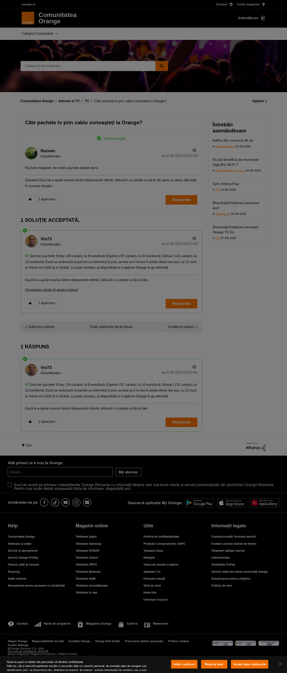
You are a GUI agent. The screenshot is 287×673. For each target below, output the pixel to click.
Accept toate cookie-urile (249, 664)
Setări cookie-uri (184, 664)
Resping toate (214, 664)
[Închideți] (280, 664)
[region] (143, 664)
